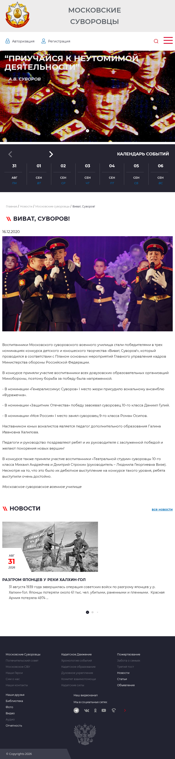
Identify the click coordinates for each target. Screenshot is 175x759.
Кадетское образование (78, 666)
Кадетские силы (72, 685)
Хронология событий (76, 660)
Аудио (10, 719)
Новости (123, 673)
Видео (10, 713)
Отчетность (14, 725)
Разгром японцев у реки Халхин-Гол (44, 580)
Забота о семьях (128, 660)
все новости (162, 509)
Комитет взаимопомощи (78, 679)
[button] (87, 130)
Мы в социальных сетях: (91, 702)
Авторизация (23, 41)
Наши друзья (15, 695)
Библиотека (14, 701)
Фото (9, 707)
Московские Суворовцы (94, 16)
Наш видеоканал (86, 695)
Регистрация (59, 41)
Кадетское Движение (76, 654)
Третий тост (125, 666)
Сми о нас (13, 679)
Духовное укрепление (77, 673)
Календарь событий (143, 154)
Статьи (122, 679)
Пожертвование (128, 654)
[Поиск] (156, 41)
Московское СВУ (18, 666)
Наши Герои (14, 673)
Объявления (126, 685)
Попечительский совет (22, 660)
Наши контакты (17, 685)
